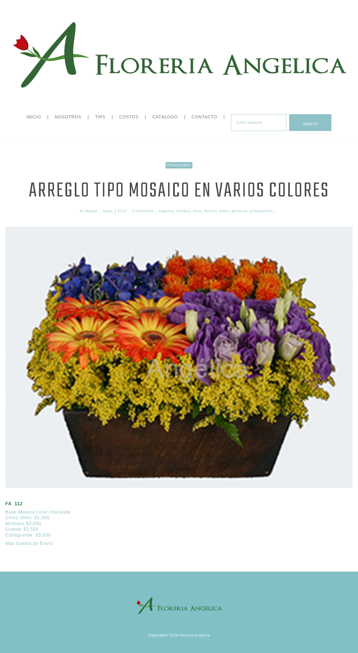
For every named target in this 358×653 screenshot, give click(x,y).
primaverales (261, 211)
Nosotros (68, 116)
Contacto (204, 116)
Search (310, 123)
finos (197, 211)
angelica (166, 211)
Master (91, 211)
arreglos (183, 211)
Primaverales (179, 165)
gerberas (240, 211)
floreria (210, 211)
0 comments (142, 211)
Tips (100, 116)
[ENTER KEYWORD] (258, 122)
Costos (129, 116)
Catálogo (165, 116)
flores (224, 211)
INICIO (34, 116)
